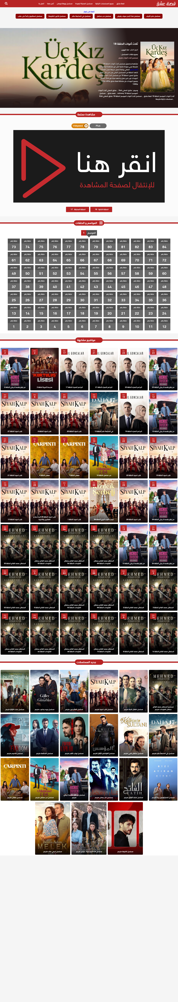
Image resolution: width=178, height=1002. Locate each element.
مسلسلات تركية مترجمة (164, 99)
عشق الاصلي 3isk (125, 90)
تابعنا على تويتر (89, 11)
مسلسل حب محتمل (104, 16)
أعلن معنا (50, 3)
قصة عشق (120, 3)
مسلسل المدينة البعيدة (84, 3)
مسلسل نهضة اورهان (64, 3)
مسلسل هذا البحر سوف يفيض (128, 16)
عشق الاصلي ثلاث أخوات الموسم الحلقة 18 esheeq (118, 92)
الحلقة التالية (101, 209)
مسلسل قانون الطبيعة (57, 16)
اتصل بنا (41, 3)
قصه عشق (111, 93)
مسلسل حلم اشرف (153, 16)
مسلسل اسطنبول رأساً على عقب (30, 16)
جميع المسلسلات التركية (104, 3)
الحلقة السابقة (78, 209)
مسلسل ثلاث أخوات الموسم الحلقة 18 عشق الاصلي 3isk (120, 96)
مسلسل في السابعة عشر (81, 16)
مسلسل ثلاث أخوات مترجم (128, 57)
